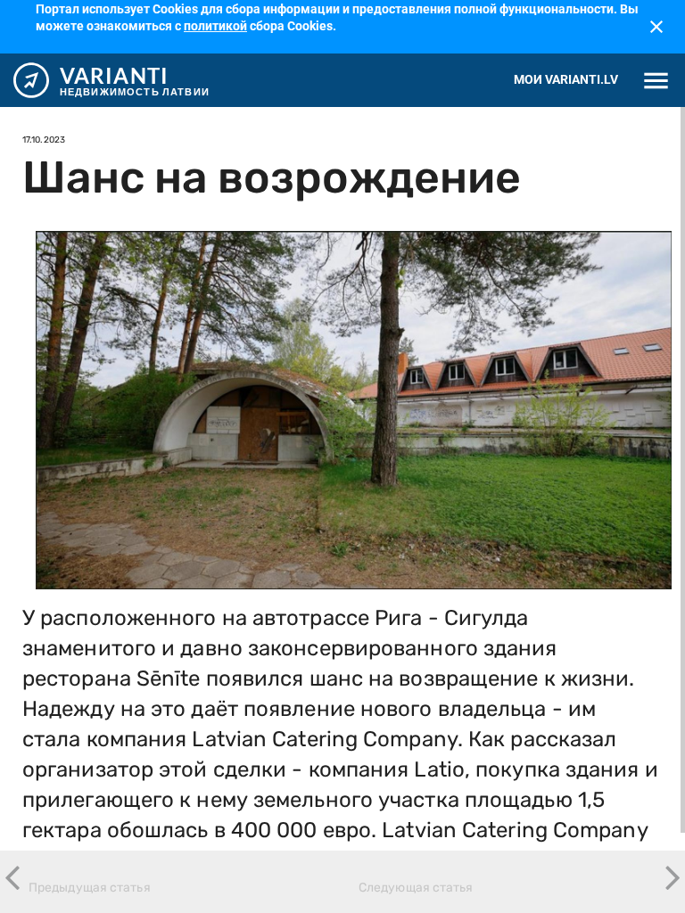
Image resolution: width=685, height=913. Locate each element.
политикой (215, 26)
